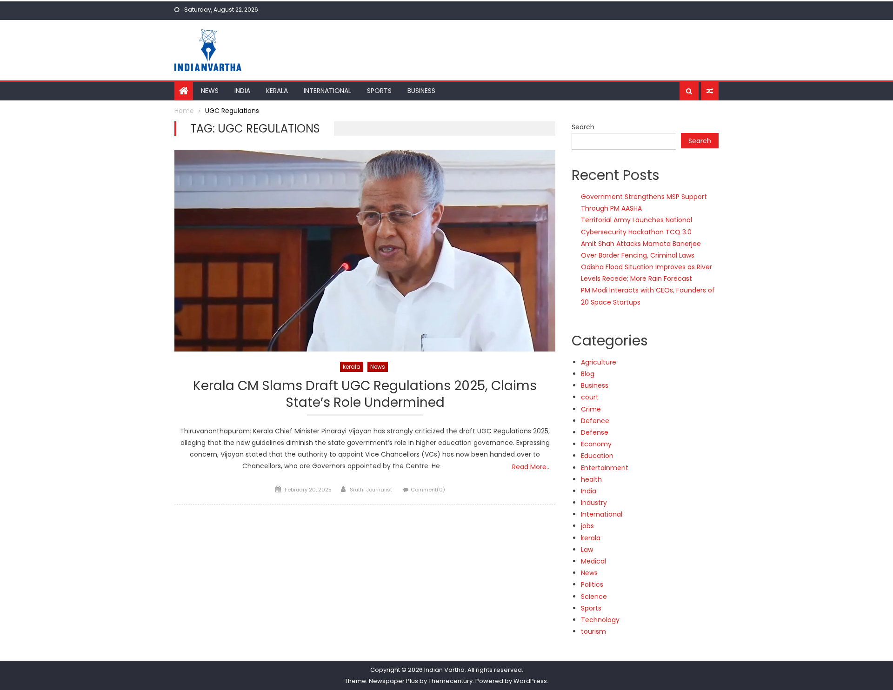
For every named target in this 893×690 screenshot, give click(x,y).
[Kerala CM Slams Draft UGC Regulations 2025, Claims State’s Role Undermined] (364, 251)
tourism (593, 631)
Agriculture (598, 362)
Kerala (277, 90)
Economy (596, 444)
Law (587, 549)
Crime (591, 409)
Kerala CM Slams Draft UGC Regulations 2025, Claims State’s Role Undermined (365, 394)
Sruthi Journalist (371, 489)
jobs (587, 526)
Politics (592, 584)
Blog (587, 373)
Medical (593, 561)
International (327, 90)
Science (594, 596)
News (210, 90)
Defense (594, 432)
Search (583, 127)
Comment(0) (428, 489)
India (242, 90)
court (590, 397)
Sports (379, 90)
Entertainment (604, 467)
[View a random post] (710, 91)
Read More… (531, 466)
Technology (600, 619)
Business (421, 90)
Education (597, 455)
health (591, 479)
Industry (594, 502)
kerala (351, 367)
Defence (595, 420)
